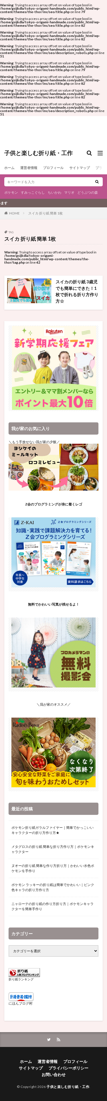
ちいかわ (54, 192)
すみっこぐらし (33, 192)
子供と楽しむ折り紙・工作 (38, 153)
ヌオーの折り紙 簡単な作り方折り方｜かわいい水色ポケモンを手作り (52, 868)
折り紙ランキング (21, 979)
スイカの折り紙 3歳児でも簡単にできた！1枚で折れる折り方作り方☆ (77, 291)
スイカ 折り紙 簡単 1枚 (45, 213)
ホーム (9, 168)
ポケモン (11, 192)
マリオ (69, 192)
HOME (14, 213)
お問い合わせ (54, 1074)
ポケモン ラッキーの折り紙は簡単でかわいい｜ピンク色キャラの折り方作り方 (52, 887)
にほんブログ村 (21, 1003)
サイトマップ (79, 168)
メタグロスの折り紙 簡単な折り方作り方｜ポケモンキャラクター (52, 849)
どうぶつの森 (87, 192)
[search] (97, 181)
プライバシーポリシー (68, 1067)
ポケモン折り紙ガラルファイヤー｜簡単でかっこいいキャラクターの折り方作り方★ (52, 830)
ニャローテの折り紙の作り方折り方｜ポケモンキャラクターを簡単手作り (52, 906)
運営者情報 (28, 168)
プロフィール (53, 168)
